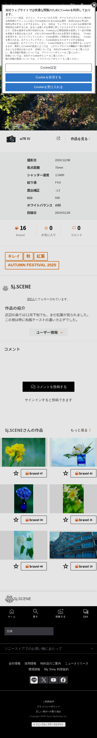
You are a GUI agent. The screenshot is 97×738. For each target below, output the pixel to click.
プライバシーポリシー (50, 59)
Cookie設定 (48, 67)
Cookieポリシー (40, 55)
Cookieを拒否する (48, 77)
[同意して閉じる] (93, 4)
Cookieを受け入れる (48, 87)
